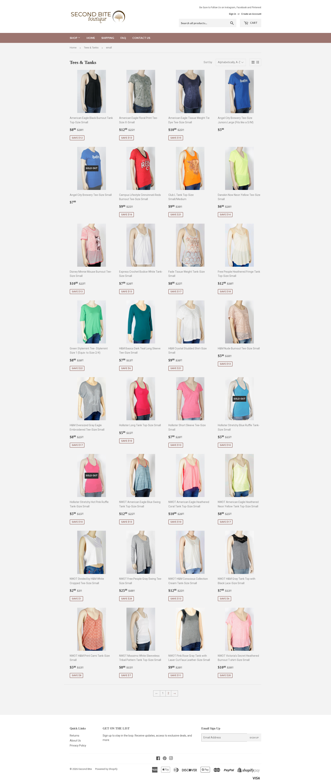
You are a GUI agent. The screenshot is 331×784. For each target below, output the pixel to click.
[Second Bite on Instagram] (171, 758)
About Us (75, 740)
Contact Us (141, 37)
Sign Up (254, 737)
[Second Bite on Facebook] (158, 758)
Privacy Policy (78, 745)
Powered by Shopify (106, 769)
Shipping (107, 37)
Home (91, 37)
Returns (74, 735)
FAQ (123, 37)
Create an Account (251, 14)
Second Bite (85, 769)
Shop (74, 37)
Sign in (232, 14)
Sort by (208, 62)
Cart (253, 22)
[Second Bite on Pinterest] (165, 758)
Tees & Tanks (91, 47)
